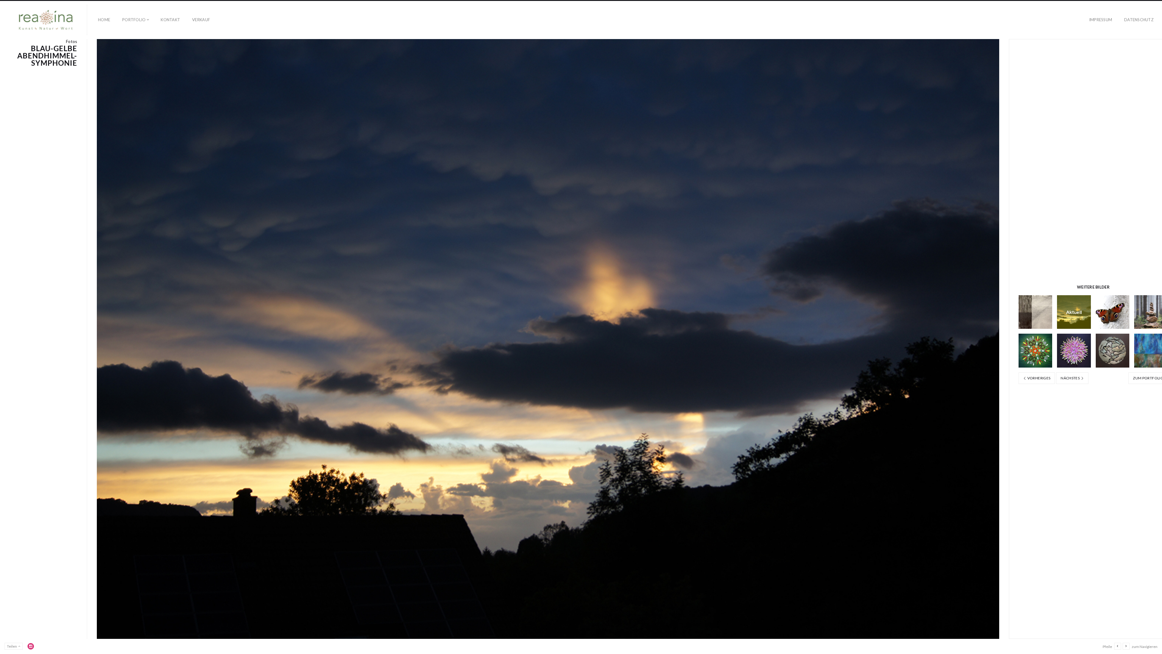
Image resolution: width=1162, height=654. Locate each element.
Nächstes (1070, 378)
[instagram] (31, 646)
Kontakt (170, 19)
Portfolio (134, 19)
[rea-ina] (46, 20)
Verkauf (201, 19)
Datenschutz (1139, 19)
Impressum (1100, 19)
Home (104, 19)
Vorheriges (1038, 378)
